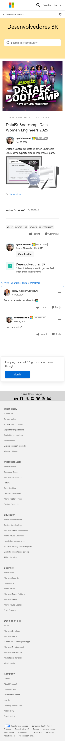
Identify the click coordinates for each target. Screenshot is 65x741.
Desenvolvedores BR (15, 14)
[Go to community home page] (11, 5)
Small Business (10, 610)
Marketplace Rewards (13, 657)
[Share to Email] (49, 398)
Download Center (11, 472)
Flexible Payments (11, 504)
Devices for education (13, 525)
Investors (7, 700)
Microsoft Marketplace (13, 652)
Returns (7, 482)
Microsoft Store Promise (14, 499)
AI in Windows (10, 440)
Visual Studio (9, 663)
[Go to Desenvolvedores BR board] (10, 266)
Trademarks (23, 732)
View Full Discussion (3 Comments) (22, 282)
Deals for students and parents (16, 552)
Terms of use (9, 732)
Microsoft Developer (12, 631)
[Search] (38, 5)
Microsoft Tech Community (14, 647)
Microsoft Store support (13, 477)
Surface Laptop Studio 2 (13, 424)
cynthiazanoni (23, 138)
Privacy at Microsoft (12, 694)
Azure (6, 625)
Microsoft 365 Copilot (13, 604)
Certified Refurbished (12, 493)
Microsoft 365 (9, 588)
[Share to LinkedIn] (16, 398)
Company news (10, 689)
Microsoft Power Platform (14, 594)
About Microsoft (10, 684)
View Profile (25, 254)
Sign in (18, 374)
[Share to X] (27, 398)
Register (47, 5)
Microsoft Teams (10, 599)
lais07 (15, 290)
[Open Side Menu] (4, 5)
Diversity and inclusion (13, 705)
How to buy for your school (15, 541)
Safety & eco (37, 732)
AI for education (10, 557)
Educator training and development (18, 546)
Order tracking (10, 488)
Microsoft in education (13, 519)
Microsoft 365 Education (14, 535)
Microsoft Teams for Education (16, 530)
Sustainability (9, 716)
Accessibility (9, 710)
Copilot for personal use (13, 435)
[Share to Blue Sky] (38, 398)
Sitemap (7, 729)
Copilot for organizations (14, 429)
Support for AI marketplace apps (17, 641)
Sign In (57, 5)
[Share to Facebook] (21, 398)
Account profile (10, 466)
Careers (7, 678)
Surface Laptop (10, 419)
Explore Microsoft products (15, 446)
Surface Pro (8, 413)
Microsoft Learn (10, 636)
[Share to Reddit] (32, 398)
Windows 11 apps (11, 451)
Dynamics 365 (9, 583)
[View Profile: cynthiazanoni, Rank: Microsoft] (10, 140)
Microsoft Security (11, 578)
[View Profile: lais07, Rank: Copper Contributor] (7, 292)
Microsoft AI (9, 572)
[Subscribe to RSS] (43, 398)
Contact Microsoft (22, 729)
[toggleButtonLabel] (60, 14)
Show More (15, 194)
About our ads (9, 735)
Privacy (36, 729)
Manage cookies (49, 729)
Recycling (50, 732)
